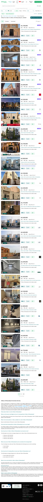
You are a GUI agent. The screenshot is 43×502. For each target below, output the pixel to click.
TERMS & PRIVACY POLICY (28, 494)
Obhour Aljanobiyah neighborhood (21, 406)
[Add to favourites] (19, 36)
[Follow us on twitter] (41, 485)
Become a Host (22, 2)
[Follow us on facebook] (39, 485)
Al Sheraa (24, 405)
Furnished (7, 21)
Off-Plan (24, 10)
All (16, 10)
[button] (3, 10)
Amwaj (30, 405)
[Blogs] (10, 2)
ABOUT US (25, 487)
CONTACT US (25, 492)
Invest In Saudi (18, 2)
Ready (20, 10)
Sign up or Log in (31, 2)
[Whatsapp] (32, 36)
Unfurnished (13, 21)
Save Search (40, 13)
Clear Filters (35, 13)
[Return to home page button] (4, 2)
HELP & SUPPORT (26, 485)
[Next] (24, 394)
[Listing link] (21, 31)
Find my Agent (14, 2)
